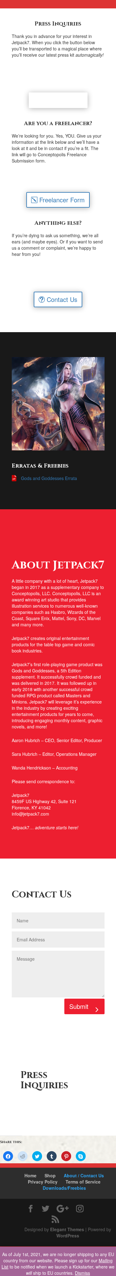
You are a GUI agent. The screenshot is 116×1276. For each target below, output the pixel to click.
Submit (78, 1006)
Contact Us (62, 299)
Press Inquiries (62, 100)
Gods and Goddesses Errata (49, 478)
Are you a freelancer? (58, 123)
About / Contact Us (84, 1175)
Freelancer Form (62, 199)
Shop (50, 1175)
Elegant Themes (67, 1229)
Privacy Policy (43, 1182)
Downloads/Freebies (64, 1188)
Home (30, 1175)
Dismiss (82, 1273)
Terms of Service (83, 1182)
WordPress (67, 1235)
